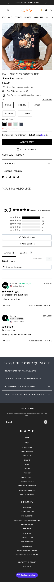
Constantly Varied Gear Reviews (27, 520)
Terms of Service (27, 482)
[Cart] (50, 10)
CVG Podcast (27, 546)
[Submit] (45, 422)
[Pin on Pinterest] (10, 177)
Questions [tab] (24, 253)
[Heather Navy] (21, 124)
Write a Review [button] (28, 237)
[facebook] (21, 430)
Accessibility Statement (27, 486)
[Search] (8, 10)
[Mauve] (10, 124)
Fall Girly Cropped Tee (11, 299)
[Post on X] (7, 177)
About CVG (27, 529)
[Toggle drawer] (3, 10)
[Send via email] (14, 177)
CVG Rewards (27, 507)
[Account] (46, 10)
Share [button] (7, 305)
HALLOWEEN (38, 17)
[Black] (4, 124)
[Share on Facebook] (3, 177)
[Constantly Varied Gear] (27, 10)
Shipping (27, 469)
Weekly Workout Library (27, 551)
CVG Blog (27, 533)
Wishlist (27, 473)
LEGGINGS (18, 17)
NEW (4, 17)
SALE (10, 17)
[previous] (8, 2)
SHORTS (27, 17)
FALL (48, 17)
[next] (46, 2)
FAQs (27, 443)
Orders (27, 460)
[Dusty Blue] (15, 124)
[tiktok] (32, 430)
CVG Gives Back (27, 516)
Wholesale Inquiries (27, 490)
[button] (18, 177)
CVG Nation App (27, 542)
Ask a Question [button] (28, 244)
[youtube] (28, 430)
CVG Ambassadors (27, 512)
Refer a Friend (27, 525)
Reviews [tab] (7, 253)
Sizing (27, 464)
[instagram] (25, 430)
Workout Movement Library (27, 555)
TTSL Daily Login (27, 538)
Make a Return (27, 451)
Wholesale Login (27, 495)
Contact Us (27, 456)
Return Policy (27, 447)
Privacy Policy (27, 477)
